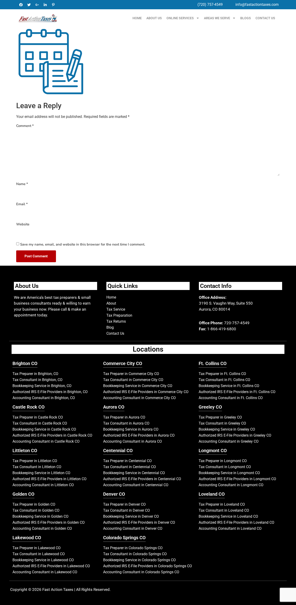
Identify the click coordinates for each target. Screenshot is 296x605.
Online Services (180, 18)
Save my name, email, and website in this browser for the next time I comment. (82, 244)
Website (22, 224)
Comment (25, 125)
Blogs (245, 18)
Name (22, 184)
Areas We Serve (217, 18)
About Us (154, 18)
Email (22, 204)
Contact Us (265, 18)
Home (137, 18)
